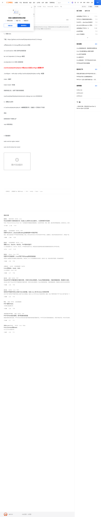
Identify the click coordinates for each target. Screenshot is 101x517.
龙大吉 (5, 278)
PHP (27, 191)
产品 (20, 2)
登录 (98, 2)
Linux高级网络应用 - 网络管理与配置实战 (87, 48)
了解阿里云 (52, 2)
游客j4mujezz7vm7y (8, 325)
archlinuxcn (79, 96)
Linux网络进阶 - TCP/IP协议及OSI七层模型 (87, 60)
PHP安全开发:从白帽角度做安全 (84, 76)
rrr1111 (11, 514)
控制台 (88, 2)
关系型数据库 (12, 230)
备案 (84, 2)
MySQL (17, 230)
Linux (41, 191)
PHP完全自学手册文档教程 (83, 63)
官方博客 (39, 6)
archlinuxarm (80, 93)
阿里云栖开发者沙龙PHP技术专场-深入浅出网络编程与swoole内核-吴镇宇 (87, 73)
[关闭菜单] (2, 2)
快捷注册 (10, 25)
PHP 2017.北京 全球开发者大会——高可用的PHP (87, 79)
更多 (96, 44)
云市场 (38, 2)
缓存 (10, 278)
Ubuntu (10, 254)
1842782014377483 (8, 313)
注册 (92, 2)
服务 (46, 2)
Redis (36, 191)
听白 (5, 301)
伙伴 (43, 2)
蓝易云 (5, 219)
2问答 (29, 514)
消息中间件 (11, 219)
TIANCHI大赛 (50, 6)
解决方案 (25, 2)
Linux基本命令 (80, 57)
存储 (9, 301)
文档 (81, 2)
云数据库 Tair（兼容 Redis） (18, 191)
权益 (30, 2)
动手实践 (34, 6)
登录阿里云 (24, 25)
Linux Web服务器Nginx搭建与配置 (85, 51)
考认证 (44, 6)
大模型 (16, 2)
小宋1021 (6, 266)
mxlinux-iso (79, 90)
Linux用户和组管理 (81, 54)
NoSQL (31, 191)
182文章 (24, 514)
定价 (34, 2)
